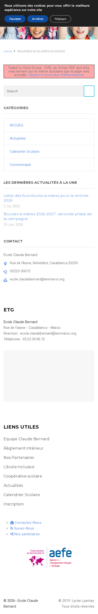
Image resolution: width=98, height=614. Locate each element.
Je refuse (37, 19)
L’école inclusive (19, 467)
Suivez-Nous (23, 528)
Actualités (18, 138)
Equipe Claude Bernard (26, 439)
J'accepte (15, 19)
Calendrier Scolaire (24, 151)
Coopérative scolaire (23, 476)
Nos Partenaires (19, 457)
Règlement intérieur (24, 448)
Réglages (60, 19)
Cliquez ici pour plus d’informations (56, 75)
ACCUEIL (17, 125)
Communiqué (20, 165)
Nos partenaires (26, 534)
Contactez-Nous (27, 522)
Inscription (14, 504)
